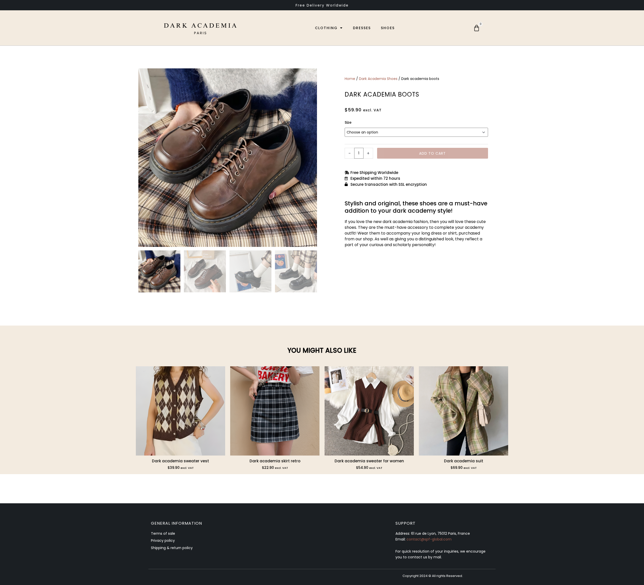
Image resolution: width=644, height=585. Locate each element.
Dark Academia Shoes (378, 78)
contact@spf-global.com (429, 539)
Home (350, 78)
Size (348, 122)
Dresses (362, 27)
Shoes (388, 27)
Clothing (326, 27)
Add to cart (432, 153)
